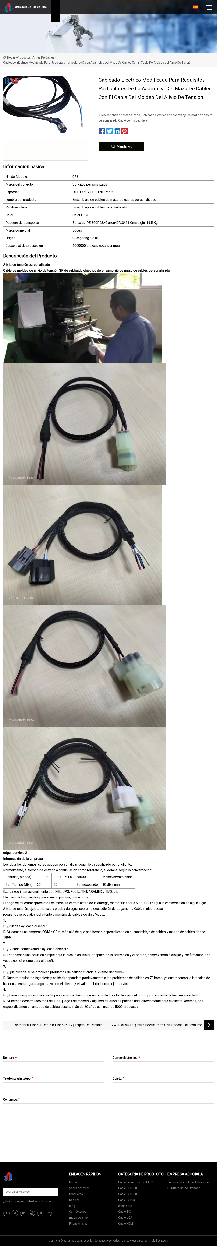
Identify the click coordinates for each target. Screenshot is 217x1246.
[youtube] (32, 1213)
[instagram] (40, 1213)
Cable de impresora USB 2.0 (136, 1182)
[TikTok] (49, 1213)
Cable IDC (124, 1211)
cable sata (125, 1206)
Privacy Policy (78, 1223)
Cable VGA (125, 1217)
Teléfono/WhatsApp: (18, 1078)
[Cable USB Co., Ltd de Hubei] (24, 1176)
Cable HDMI (126, 1223)
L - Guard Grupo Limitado (183, 1188)
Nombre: (10, 1057)
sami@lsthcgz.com (156, 1240)
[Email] (53, 1192)
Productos (24, 57)
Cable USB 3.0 (127, 1194)
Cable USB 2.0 (127, 1188)
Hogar (11, 57)
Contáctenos (77, 1211)
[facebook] (6, 1213)
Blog (72, 1206)
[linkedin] (15, 1213)
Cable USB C (126, 1200)
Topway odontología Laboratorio (189, 1182)
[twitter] (23, 1213)
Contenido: (11, 1099)
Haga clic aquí (42, 1201)
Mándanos (124, 146)
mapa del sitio (78, 1217)
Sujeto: (118, 1078)
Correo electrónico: (126, 1057)
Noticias (74, 1200)
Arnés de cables (43, 57)
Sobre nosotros (79, 1188)
